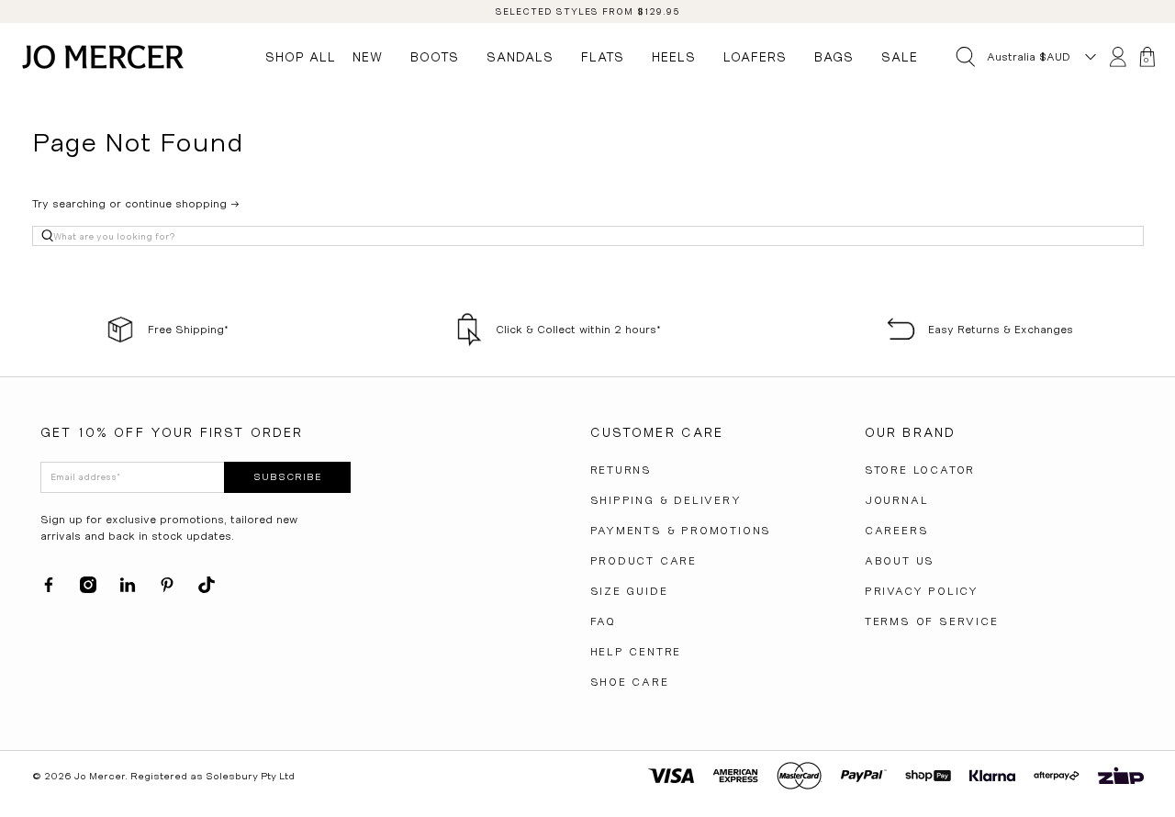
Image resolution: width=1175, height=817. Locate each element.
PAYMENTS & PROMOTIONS (681, 530)
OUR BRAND (910, 432)
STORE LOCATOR (920, 470)
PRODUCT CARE (644, 560)
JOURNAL (897, 500)
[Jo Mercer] (103, 57)
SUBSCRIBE (287, 477)
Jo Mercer (99, 776)
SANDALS (520, 57)
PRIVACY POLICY (922, 591)
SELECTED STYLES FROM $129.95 (588, 11)
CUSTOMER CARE (657, 432)
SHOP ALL (300, 57)
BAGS (834, 57)
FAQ (603, 621)
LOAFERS (755, 57)
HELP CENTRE (636, 651)
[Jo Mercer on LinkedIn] (127, 589)
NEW (367, 57)
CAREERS (897, 530)
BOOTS (434, 57)
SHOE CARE (629, 682)
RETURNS (621, 470)
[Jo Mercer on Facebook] (48, 589)
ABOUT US (899, 560)
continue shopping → (182, 203)
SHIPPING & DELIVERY (666, 500)
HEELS (674, 57)
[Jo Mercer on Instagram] (88, 589)
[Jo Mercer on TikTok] (206, 589)
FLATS (602, 57)
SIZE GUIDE (629, 591)
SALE (899, 57)
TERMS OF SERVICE (932, 621)
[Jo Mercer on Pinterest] (167, 589)
